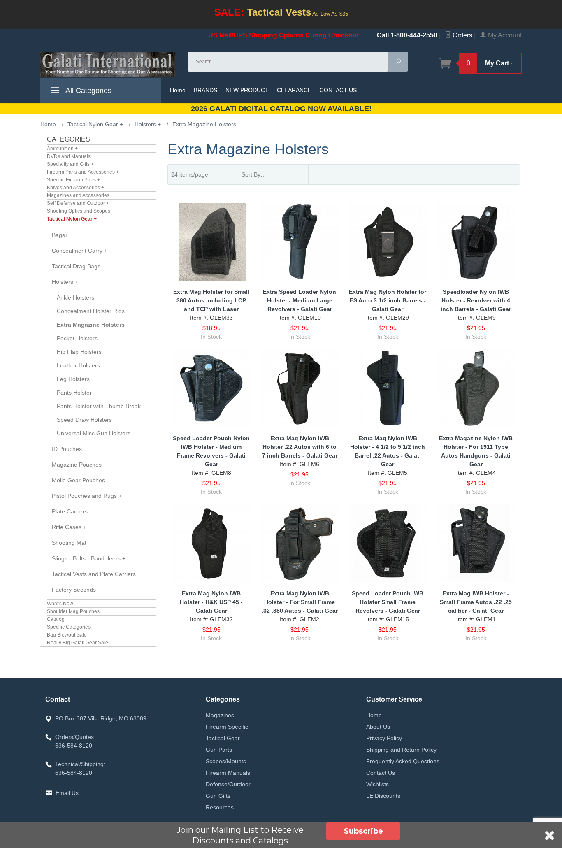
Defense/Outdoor (228, 784)
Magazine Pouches (77, 464)
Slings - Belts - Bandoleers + (88, 558)
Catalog (56, 619)
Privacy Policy (384, 738)
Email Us (67, 793)
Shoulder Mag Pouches (73, 611)
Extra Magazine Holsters (91, 324)
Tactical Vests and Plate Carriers (94, 574)
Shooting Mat (69, 542)
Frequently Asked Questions (402, 761)
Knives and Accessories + (75, 188)
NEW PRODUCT (247, 90)
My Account (504, 35)
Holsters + (65, 282)
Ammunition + (62, 148)
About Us (378, 726)
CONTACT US (338, 90)
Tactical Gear (223, 738)
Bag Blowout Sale (67, 635)
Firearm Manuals (228, 772)
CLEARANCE (294, 90)
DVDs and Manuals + (71, 156)
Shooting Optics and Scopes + (80, 211)
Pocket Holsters (77, 338)
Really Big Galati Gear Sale (77, 643)
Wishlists (377, 784)
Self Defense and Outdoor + (78, 203)
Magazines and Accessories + (80, 195)
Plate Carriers (70, 511)
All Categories (87, 90)
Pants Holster (74, 392)
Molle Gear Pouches (78, 480)
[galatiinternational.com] (109, 64)
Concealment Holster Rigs (91, 311)
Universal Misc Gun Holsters (93, 433)
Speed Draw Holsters (84, 419)
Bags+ (60, 235)
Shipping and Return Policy (401, 749)
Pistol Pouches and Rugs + (87, 496)
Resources (220, 807)
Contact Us (380, 772)
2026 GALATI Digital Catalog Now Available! (281, 109)
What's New (60, 603)
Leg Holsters (73, 379)
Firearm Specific (227, 726)
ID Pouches (67, 449)
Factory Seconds (74, 589)
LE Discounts (383, 795)
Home (178, 90)
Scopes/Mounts (226, 761)
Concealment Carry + (79, 250)
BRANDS (205, 90)
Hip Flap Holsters (79, 351)
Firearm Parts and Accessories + (83, 172)
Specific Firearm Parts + (73, 180)
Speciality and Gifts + (70, 164)
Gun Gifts (218, 795)
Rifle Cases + (69, 527)
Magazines (220, 715)
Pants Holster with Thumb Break (99, 406)
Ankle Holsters (75, 297)
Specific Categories (69, 627)
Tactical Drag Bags (76, 266)
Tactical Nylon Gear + (72, 219)
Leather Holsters (78, 365)
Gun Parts (219, 749)
